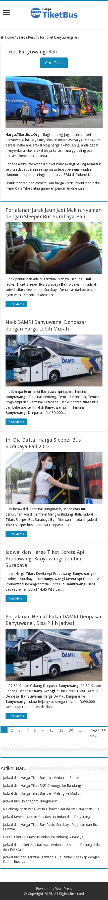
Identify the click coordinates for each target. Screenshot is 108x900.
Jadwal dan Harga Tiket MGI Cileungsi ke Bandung (42, 786)
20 (61, 730)
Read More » (16, 304)
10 (51, 730)
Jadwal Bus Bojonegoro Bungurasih (30, 801)
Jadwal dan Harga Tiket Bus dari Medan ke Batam (41, 778)
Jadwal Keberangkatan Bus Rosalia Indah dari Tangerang (46, 817)
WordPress (63, 889)
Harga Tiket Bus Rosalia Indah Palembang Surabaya (43, 837)
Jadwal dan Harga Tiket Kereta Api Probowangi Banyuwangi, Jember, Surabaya (45, 558)
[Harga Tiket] (54, 12)
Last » (92, 736)
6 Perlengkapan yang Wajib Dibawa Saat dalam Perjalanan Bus (51, 809)
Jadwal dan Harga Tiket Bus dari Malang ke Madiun (42, 793)
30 (71, 730)
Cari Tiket (54, 63)
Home (9, 37)
